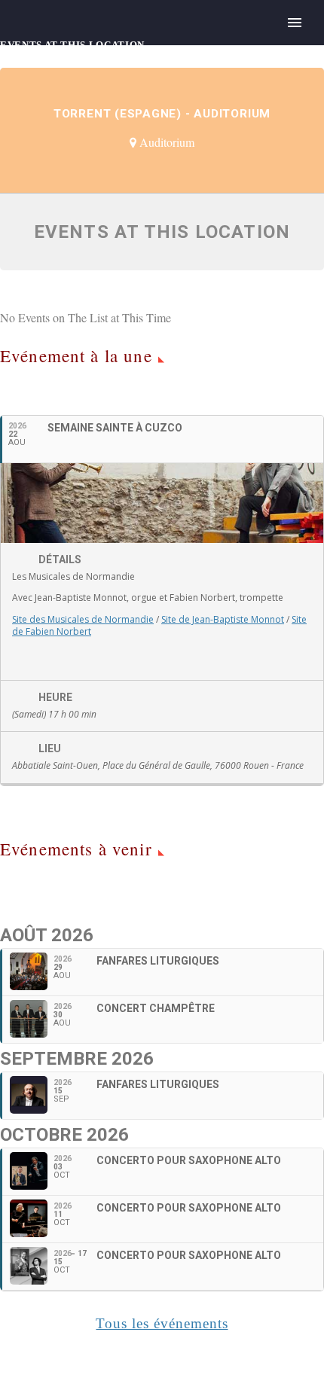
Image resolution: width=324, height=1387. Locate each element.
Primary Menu (294, 22)
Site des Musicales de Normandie (83, 619)
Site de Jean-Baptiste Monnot (222, 619)
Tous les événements (162, 1323)
